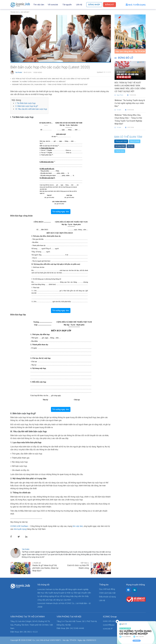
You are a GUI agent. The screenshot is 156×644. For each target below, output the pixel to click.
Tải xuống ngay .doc (60, 211)
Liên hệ (79, 4)
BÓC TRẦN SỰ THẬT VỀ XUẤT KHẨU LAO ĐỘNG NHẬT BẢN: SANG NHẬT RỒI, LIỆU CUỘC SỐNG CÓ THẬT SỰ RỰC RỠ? (50, 79)
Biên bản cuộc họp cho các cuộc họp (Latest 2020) (50, 67)
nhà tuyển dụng (20, 529)
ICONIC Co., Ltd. (32, 640)
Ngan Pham (120, 95)
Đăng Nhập (94, 4)
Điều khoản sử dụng (107, 596)
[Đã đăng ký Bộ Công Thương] (136, 599)
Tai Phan (18, 72)
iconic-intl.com (109, 621)
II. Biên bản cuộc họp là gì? (26, 106)
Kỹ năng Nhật (120, 146)
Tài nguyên (67, 4)
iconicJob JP (108, 628)
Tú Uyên (119, 109)
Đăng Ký (109, 4)
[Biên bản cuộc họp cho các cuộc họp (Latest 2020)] (60, 38)
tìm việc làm (78, 526)
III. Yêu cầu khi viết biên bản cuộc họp (31, 109)
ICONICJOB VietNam (19, 526)
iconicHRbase (108, 625)
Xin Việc (130, 146)
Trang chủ (14, 12)
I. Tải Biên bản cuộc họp (25, 103)
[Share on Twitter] (20, 536)
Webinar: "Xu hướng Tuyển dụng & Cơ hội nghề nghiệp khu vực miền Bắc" (39, 81)
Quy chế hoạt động (107, 589)
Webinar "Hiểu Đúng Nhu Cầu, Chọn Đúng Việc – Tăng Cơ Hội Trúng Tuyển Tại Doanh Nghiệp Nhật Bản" (50, 84)
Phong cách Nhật (121, 141)
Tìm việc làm (38, 4)
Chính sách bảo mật (107, 593)
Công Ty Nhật (134, 141)
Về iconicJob (53, 4)
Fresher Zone (120, 151)
